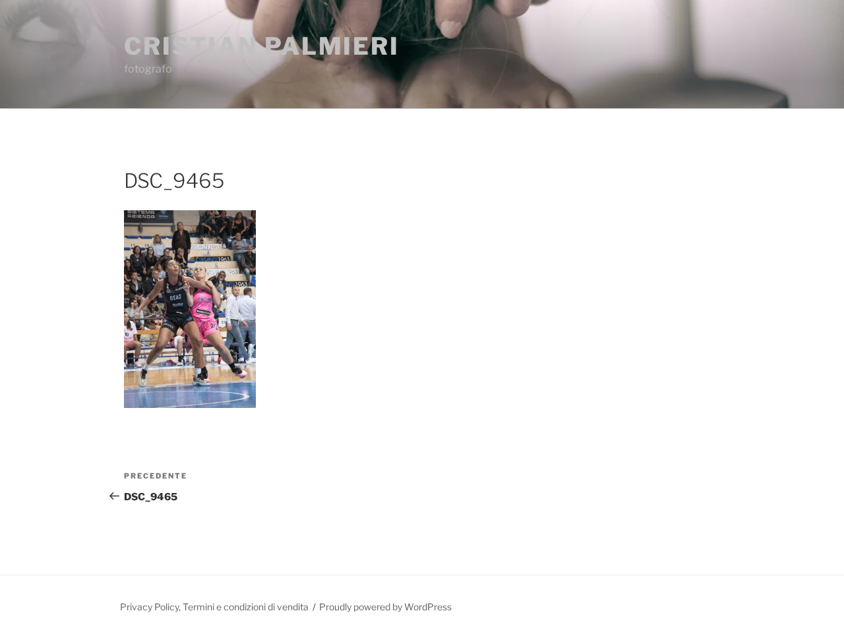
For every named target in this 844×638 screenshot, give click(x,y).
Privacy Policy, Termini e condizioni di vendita (214, 606)
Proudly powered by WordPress (385, 606)
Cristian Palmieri (262, 46)
